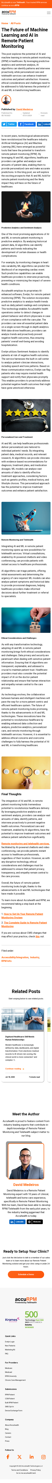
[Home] (8, 12)
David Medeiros (24, 109)
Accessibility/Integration (15, 957)
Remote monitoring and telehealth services (25, 843)
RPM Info (6, 961)
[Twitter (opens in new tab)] (19, 1456)
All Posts (16, 23)
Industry (34, 957)
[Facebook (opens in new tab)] (8, 1456)
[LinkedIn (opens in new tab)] (31, 1456)
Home (4, 23)
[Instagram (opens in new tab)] (43, 1456)
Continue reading (13, 1069)
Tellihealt (20, 2)
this (38, 936)
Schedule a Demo (26, 1274)
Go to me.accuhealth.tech (26, 1473)
